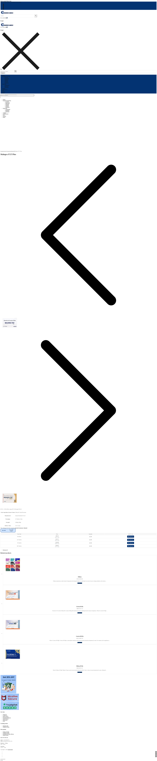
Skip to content (3, 1)
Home (1, 151)
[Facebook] (3, 4)
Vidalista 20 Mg (6, 733)
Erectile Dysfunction (7, 151)
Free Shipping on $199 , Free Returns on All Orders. (10, 2)
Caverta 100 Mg (79, 636)
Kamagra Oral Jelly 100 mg (8, 734)
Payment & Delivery (7, 717)
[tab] (80, 550)
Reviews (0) (5, 550)
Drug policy (5, 720)
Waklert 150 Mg (6, 727)
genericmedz (10, 749)
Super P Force (5, 735)
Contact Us (5, 715)
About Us (5, 714)
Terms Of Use (5, 718)
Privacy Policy (6, 716)
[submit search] (15, 71)
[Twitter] (3, 6)
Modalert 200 (5, 725)
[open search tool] (19, 69)
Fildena (80, 577)
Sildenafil (13, 151)
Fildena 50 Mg (79, 666)
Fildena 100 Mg (6, 731)
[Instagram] (3, 9)
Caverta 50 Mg (79, 606)
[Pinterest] (3, 7)
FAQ (4, 721)
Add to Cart (79, 583)
